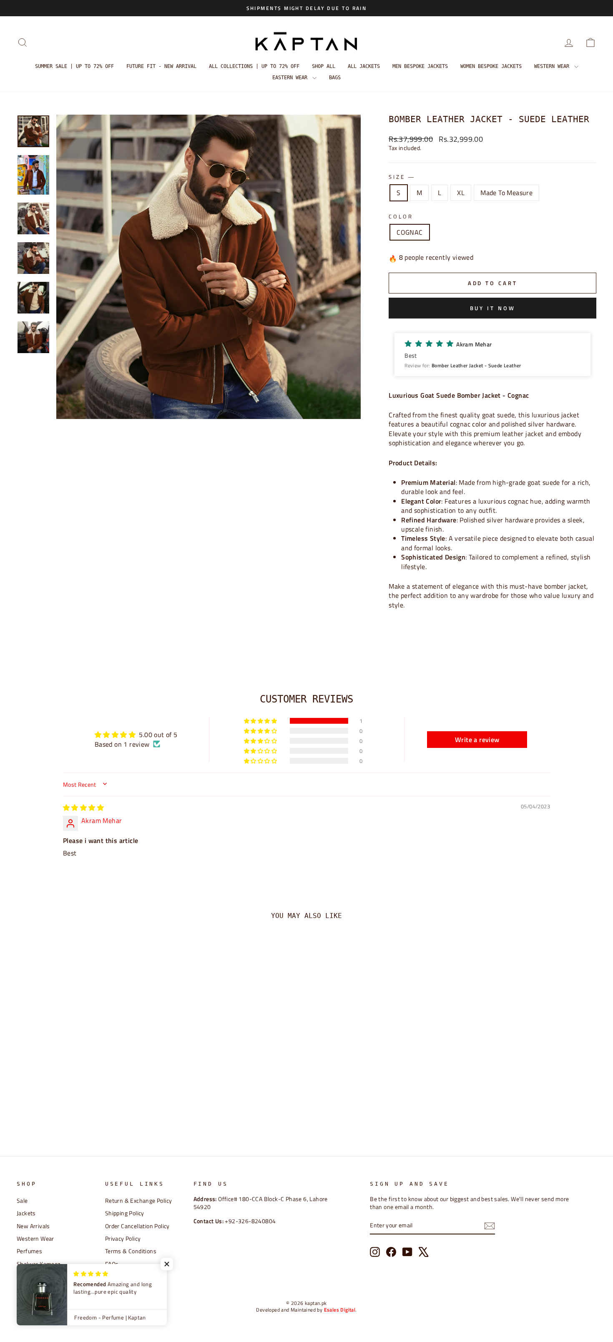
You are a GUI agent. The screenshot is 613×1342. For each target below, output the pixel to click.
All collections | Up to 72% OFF (254, 66)
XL (461, 193)
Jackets (26, 1213)
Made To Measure (506, 193)
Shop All (323, 66)
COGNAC (409, 232)
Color (401, 217)
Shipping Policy (124, 1213)
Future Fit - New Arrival (161, 66)
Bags (335, 77)
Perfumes (29, 1251)
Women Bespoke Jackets (491, 66)
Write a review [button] (477, 740)
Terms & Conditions (130, 1251)
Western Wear (553, 66)
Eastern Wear (291, 77)
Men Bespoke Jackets (420, 66)
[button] (492, 354)
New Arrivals (33, 1226)
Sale (22, 1201)
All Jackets (364, 66)
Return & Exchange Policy (138, 1201)
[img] (83, 808)
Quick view (85, 1068)
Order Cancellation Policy (137, 1226)
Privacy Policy (123, 1238)
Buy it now (492, 308)
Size (401, 177)
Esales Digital (340, 1310)
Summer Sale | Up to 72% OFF (74, 66)
